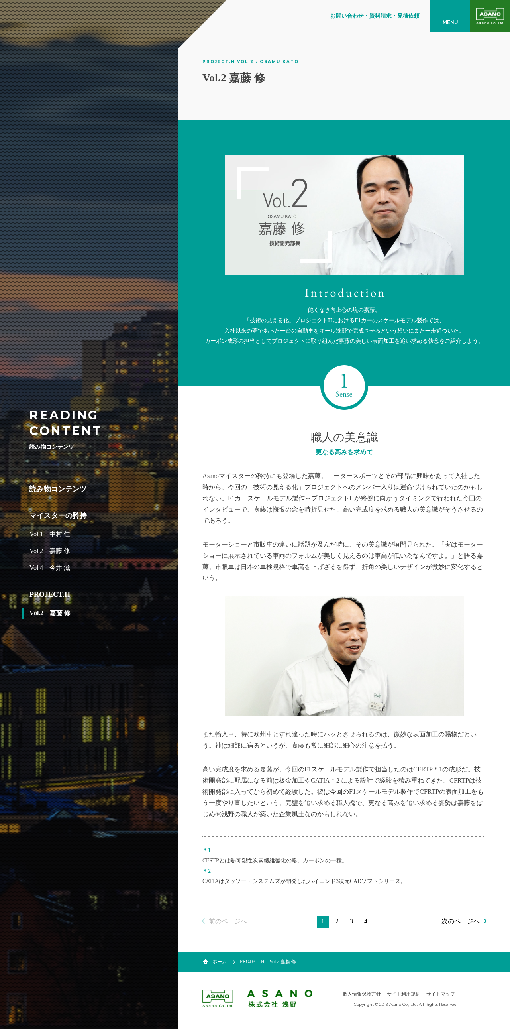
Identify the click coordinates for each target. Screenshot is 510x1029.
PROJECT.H (49, 594)
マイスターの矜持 (58, 515)
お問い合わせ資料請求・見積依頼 (375, 16)
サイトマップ (440, 994)
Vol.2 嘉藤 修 (49, 550)
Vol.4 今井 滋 (49, 567)
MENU (450, 22)
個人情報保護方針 (362, 994)
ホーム (219, 961)
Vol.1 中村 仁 (49, 534)
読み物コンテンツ (58, 489)
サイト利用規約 (403, 994)
